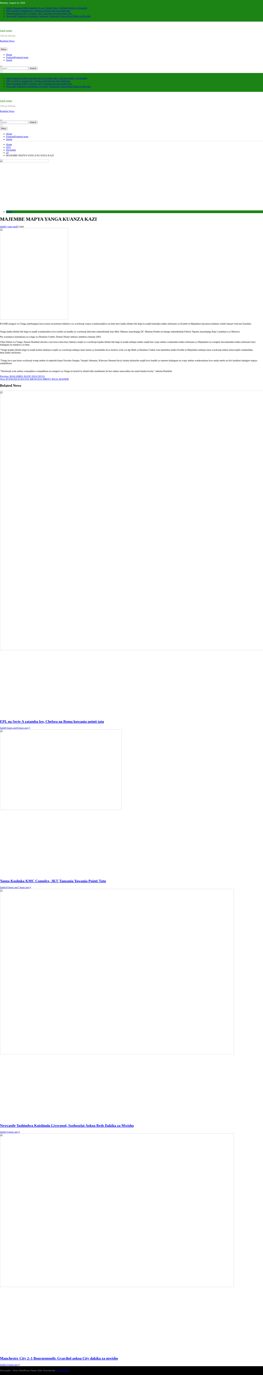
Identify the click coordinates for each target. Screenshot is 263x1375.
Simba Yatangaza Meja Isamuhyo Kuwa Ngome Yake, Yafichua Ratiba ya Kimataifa (46, 8)
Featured (17, 57)
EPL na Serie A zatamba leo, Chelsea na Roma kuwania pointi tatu (38, 10)
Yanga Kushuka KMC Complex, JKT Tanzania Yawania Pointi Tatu (39, 13)
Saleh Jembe (6, 30)
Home (9, 54)
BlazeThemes (62, 1370)
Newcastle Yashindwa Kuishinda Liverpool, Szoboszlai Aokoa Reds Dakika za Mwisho (48, 16)
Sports (9, 60)
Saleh (2, 226)
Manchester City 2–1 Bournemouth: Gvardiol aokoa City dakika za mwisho (59, 1358)
